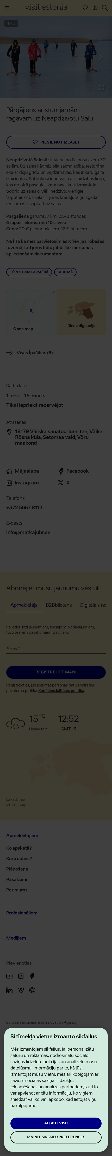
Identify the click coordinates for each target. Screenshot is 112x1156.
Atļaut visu (56, 1123)
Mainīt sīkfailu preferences (56, 1137)
